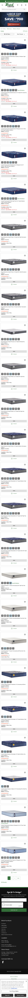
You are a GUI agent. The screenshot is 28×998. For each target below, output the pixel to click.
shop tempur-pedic (14, 24)
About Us (3, 930)
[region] (14, 988)
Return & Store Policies (6, 934)
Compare (15, 70)
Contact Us (3, 932)
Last (18, 878)
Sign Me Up (14, 910)
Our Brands (4, 927)
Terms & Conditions (14, 976)
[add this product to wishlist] (25, 40)
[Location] (17, 5)
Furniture (3, 923)
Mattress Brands (16, 28)
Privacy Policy (14, 978)
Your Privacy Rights (13, 991)
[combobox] (20, 34)
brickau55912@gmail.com (10, 946)
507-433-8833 (8, 944)
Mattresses (9, 28)
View (14, 67)
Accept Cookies (20, 995)
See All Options (21, 90)
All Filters (8, 34)
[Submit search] (24, 9)
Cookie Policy (14, 988)
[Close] (26, 981)
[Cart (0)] (25, 5)
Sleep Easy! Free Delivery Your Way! (15, 1)
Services (3, 929)
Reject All (7, 995)
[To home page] (9, 5)
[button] (2, 5)
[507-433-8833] (21, 5)
